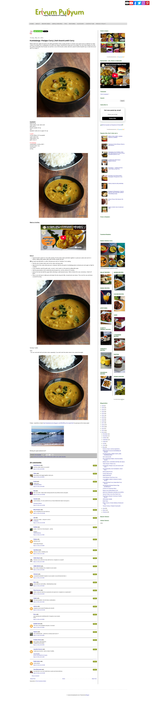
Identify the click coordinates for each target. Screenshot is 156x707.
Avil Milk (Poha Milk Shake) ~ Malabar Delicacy (114, 160)
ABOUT (38, 23)
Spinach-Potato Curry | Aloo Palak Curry (111, 494)
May (104, 447)
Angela (35, 598)
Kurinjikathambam (37, 484)
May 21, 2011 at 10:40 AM (39, 610)
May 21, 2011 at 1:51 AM (38, 553)
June (104, 445)
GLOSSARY (80, 23)
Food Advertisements (111, 56)
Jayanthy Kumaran (37, 649)
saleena (35, 606)
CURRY (45, 456)
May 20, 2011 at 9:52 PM (38, 486)
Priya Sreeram (36, 590)
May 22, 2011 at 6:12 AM (38, 657)
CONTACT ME (90, 23)
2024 (103, 409)
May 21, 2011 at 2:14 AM (38, 561)
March (104, 510)
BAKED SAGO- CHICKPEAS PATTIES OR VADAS (114, 461)
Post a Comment (35, 675)
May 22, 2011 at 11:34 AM (39, 665)
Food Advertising (117, 399)
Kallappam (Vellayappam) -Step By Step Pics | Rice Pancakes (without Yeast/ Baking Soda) (116, 192)
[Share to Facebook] (51, 455)
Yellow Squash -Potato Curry (109, 463)
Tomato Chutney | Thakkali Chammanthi (111, 506)
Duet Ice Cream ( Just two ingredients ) (111, 448)
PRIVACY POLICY (101, 23)
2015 (103, 424)
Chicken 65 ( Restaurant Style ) (110, 488)
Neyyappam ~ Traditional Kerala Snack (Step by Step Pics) (115, 168)
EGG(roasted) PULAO (107, 471)
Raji (34, 490)
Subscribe (112, 118)
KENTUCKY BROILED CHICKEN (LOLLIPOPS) (113, 492)
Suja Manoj (36, 550)
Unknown (35, 574)
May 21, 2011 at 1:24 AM (38, 534)
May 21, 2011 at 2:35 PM (38, 619)
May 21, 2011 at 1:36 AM (38, 545)
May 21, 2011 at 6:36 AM (38, 594)
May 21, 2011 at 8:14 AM (38, 602)
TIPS (65, 23)
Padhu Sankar (36, 661)
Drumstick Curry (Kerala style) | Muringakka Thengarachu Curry (115, 176)
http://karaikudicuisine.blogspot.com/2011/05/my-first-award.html (58, 423)
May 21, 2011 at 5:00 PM (38, 635)
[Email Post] (44, 454)
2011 (103, 432)
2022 (103, 413)
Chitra (34, 473)
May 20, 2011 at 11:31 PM (39, 505)
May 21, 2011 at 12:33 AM (39, 513)
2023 (103, 411)
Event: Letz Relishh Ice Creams (40, 655)
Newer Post (32, 678)
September (105, 439)
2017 (103, 422)
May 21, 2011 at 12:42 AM (39, 522)
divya (34, 582)
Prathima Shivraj (37, 639)
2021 (103, 415)
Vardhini (35, 527)
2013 (103, 428)
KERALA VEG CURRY (51, 456)
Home (63, 678)
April (104, 508)
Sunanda (35, 498)
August (104, 441)
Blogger (87, 695)
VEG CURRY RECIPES (61, 456)
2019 (103, 419)
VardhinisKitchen (37, 533)
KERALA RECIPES (57, 23)
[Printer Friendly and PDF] (38, 31)
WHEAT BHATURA (107, 475)
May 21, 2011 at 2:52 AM (38, 569)
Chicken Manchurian (107, 473)
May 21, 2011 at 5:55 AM (38, 585)
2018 (103, 421)
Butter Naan (105, 501)
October (105, 437)
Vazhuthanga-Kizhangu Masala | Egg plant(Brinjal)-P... (111, 486)
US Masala (35, 521)
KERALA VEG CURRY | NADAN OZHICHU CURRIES (115, 137)
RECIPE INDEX (46, 23)
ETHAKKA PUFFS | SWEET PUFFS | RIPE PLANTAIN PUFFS (112, 454)
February (105, 512)
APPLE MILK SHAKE (107, 499)
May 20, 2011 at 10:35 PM (39, 494)
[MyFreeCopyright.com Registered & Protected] (111, 125)
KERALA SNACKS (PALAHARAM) (115, 183)
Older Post (94, 678)
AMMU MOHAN (37, 566)
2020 (103, 417)
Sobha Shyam (36, 558)
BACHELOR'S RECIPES (38, 456)
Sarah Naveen (36, 465)
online (101, 523)
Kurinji (34, 481)
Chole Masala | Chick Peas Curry (110, 477)
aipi (34, 517)
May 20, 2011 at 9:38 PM (38, 477)
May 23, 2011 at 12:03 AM (39, 673)
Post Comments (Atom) (41, 681)
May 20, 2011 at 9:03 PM (38, 469)
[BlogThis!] (48, 455)
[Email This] (46, 455)
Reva (34, 614)
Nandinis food (36, 623)
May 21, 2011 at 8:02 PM (38, 644)
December (105, 434)
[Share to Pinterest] (53, 455)
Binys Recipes (36, 509)
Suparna (35, 631)
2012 (103, 430)
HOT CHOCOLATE (107, 456)
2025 (103, 407)
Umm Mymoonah (37, 669)
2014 (103, 426)
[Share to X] (50, 455)
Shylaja (35, 539)
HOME (32, 23)
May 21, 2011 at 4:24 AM (38, 577)
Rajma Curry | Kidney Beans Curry (110, 490)
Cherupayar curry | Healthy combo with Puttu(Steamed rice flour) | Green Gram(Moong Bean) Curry (116, 153)
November (105, 435)
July (104, 443)
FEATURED (72, 23)
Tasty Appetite (36, 653)
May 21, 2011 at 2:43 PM (38, 627)
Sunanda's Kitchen (37, 503)
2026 (103, 405)
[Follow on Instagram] (31, 34)
